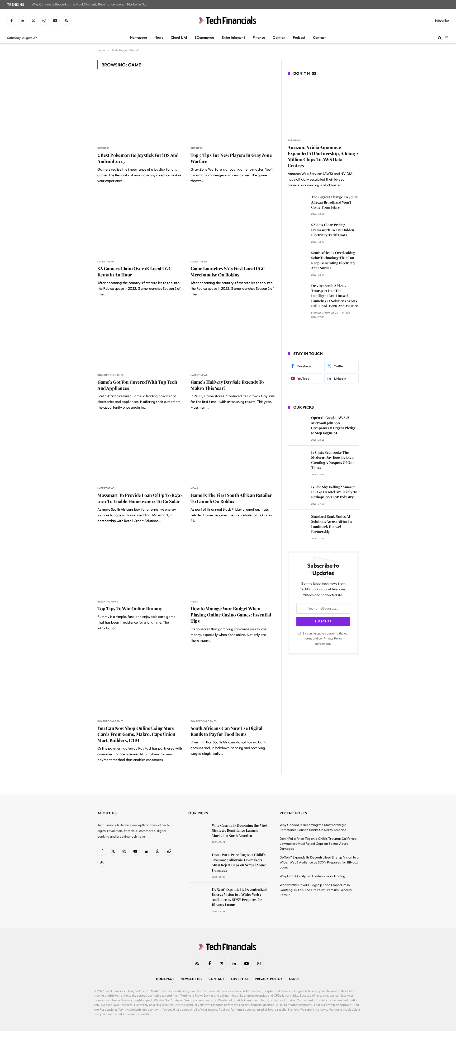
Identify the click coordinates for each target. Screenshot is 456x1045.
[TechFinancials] (228, 20)
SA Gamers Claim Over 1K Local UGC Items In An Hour (134, 272)
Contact (319, 37)
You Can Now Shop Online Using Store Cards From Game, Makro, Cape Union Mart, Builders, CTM (136, 734)
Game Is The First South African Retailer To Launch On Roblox (231, 498)
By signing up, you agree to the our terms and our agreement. (325, 638)
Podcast (299, 37)
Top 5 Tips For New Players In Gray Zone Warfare (231, 158)
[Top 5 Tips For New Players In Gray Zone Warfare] (232, 110)
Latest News (106, 261)
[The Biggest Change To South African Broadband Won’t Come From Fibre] (297, 203)
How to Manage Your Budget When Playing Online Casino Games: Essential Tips (230, 615)
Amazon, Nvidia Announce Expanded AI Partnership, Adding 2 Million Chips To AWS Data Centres (323, 156)
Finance (259, 37)
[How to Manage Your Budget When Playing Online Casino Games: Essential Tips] (232, 564)
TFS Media (152, 991)
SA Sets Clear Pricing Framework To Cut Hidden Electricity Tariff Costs (332, 229)
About (294, 979)
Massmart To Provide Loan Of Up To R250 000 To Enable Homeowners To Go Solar (139, 498)
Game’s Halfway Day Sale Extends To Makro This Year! (227, 385)
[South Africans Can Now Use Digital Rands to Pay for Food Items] (232, 683)
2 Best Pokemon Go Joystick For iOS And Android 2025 (138, 158)
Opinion (279, 37)
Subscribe (441, 20)
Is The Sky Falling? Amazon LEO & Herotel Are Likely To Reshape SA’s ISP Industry (334, 492)
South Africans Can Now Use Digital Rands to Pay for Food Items (226, 731)
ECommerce (204, 37)
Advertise (239, 979)
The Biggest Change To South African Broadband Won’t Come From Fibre (334, 202)
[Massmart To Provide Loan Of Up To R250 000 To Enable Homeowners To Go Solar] (139, 450)
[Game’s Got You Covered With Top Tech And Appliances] (139, 337)
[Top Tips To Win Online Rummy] (139, 564)
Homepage (138, 37)
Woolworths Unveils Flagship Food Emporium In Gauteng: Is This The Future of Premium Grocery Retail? (316, 890)
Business (103, 148)
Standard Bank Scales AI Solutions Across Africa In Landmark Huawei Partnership (331, 524)
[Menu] (446, 37)
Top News (294, 140)
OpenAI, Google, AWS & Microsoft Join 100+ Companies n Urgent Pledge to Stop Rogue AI (333, 425)
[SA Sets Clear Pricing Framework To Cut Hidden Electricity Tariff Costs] (297, 231)
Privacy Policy (333, 638)
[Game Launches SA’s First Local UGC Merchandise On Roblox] (232, 224)
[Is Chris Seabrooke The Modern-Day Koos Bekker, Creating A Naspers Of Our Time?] (297, 459)
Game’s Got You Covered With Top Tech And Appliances (137, 385)
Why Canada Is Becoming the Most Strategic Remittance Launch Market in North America (91, 4)
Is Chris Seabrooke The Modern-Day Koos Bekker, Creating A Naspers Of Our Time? (332, 460)
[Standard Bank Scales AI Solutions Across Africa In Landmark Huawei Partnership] (297, 523)
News (159, 37)
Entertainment (233, 37)
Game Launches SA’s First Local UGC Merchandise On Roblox (227, 272)
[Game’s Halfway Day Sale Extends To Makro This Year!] (232, 337)
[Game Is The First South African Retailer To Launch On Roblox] (232, 450)
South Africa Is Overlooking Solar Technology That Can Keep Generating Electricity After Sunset (333, 260)
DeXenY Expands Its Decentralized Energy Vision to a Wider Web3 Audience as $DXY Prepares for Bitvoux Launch (239, 897)
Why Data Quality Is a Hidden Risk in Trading (312, 876)
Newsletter (191, 979)
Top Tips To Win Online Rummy (129, 608)
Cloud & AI (179, 37)
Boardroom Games (110, 375)
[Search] (439, 38)
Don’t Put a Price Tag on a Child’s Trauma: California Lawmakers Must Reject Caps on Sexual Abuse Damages (239, 862)
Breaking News (107, 601)
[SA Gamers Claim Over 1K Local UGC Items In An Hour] (139, 224)
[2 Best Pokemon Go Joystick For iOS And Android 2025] (139, 110)
